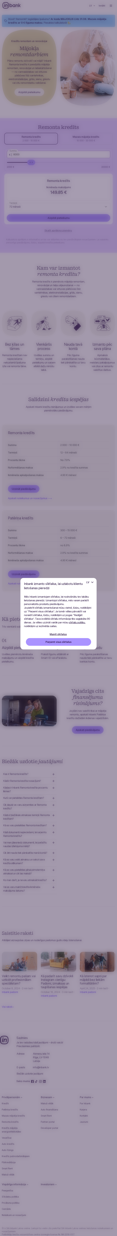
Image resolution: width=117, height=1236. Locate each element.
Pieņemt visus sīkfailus (58, 641)
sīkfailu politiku (77, 622)
